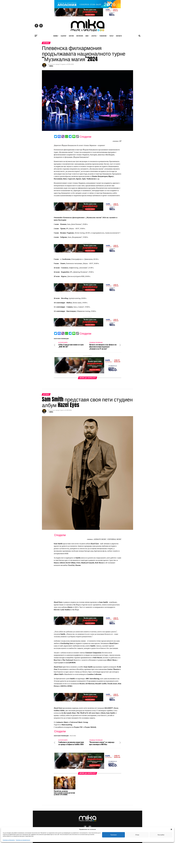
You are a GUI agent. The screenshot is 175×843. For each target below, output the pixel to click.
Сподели (85, 136)
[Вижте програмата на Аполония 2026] (87, 8)
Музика (55, 36)
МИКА (51, 66)
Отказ (137, 835)
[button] (171, 829)
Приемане (113, 835)
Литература (79, 36)
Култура (71, 36)
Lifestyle (93, 36)
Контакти (119, 36)
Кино (86, 36)
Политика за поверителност (23, 840)
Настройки (161, 835)
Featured (73, 735)
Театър (111, 36)
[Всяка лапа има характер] (87, 16)
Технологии (102, 36)
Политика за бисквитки (9, 840)
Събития (63, 36)
